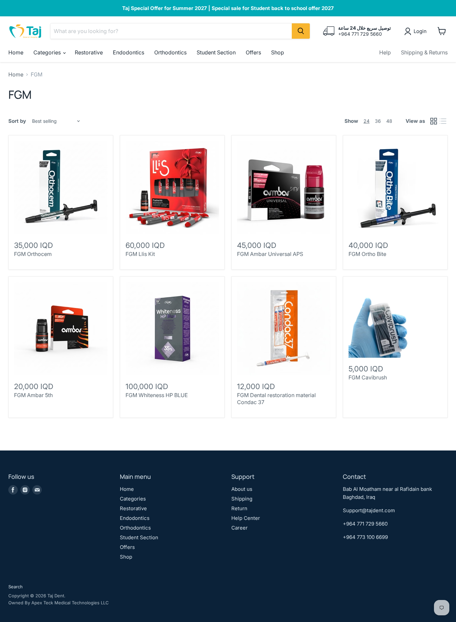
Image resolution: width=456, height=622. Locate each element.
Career (239, 528)
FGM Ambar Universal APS (270, 254)
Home (15, 52)
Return (239, 508)
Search (15, 586)
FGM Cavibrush (368, 377)
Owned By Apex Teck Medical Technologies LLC (58, 602)
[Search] (301, 31)
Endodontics (128, 52)
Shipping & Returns (424, 52)
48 (389, 121)
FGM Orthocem (33, 254)
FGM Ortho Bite (367, 254)
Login (420, 31)
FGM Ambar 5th (33, 395)
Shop (277, 52)
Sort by (17, 121)
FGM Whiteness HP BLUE (157, 395)
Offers (253, 52)
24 (367, 121)
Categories (47, 52)
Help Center (245, 518)
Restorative (89, 52)
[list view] (443, 121)
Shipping (241, 499)
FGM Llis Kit (140, 254)
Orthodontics (170, 52)
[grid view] (433, 121)
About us (241, 489)
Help (385, 52)
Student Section (216, 52)
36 (378, 121)
